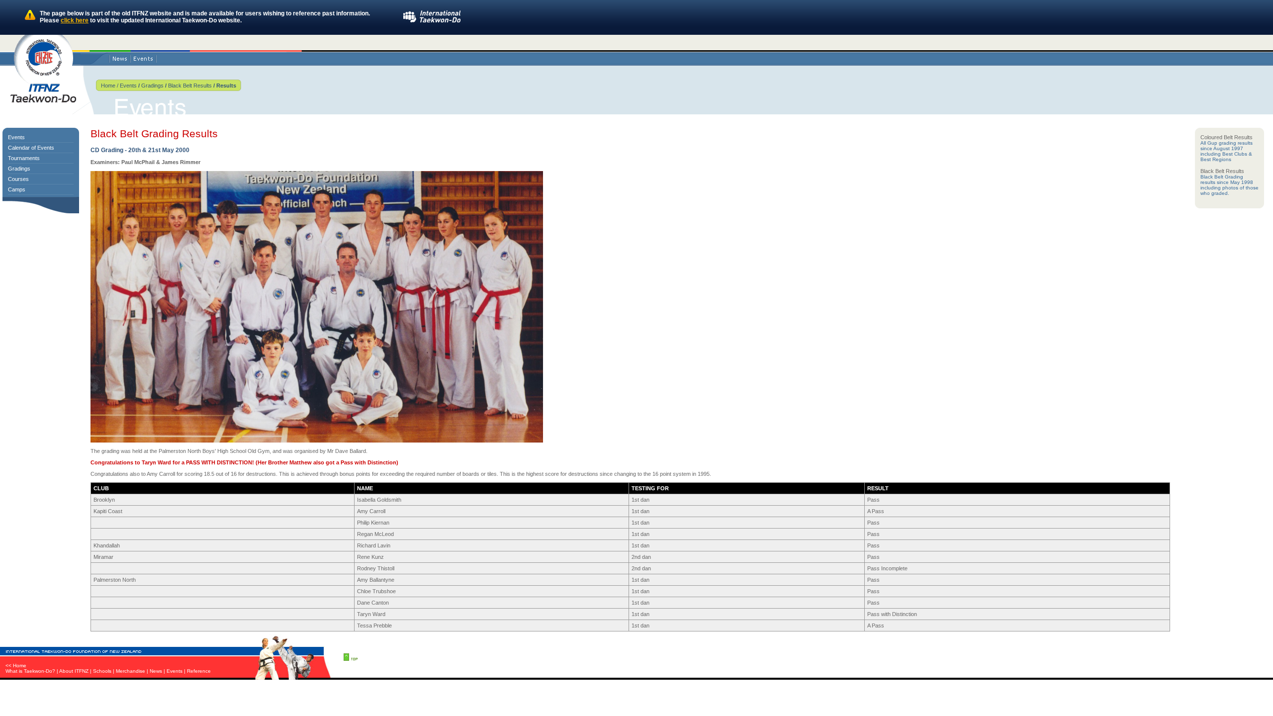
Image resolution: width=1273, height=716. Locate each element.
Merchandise (130, 671)
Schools (102, 671)
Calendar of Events (31, 148)
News (156, 671)
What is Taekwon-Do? (30, 671)
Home (108, 86)
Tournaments (24, 158)
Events (127, 86)
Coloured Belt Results (1226, 137)
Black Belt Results (190, 86)
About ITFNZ (74, 671)
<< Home (15, 665)
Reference (199, 671)
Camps (16, 189)
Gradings (152, 86)
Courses (18, 179)
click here (75, 20)
